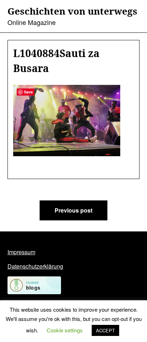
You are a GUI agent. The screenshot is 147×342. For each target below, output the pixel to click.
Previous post (73, 210)
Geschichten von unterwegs (72, 11)
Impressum (21, 252)
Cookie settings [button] (65, 330)
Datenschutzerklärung (35, 266)
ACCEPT (105, 330)
